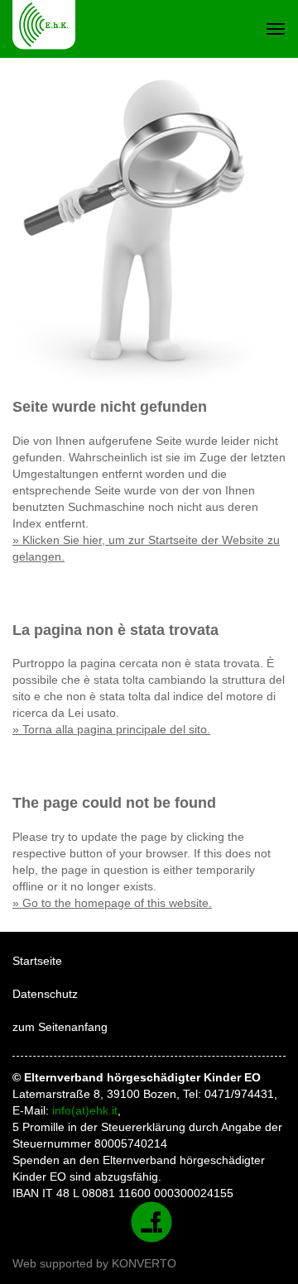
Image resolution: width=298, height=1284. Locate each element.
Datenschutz (45, 993)
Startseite (37, 960)
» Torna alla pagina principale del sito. (111, 729)
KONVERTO (144, 1263)
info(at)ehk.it (85, 1110)
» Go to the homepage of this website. (112, 902)
